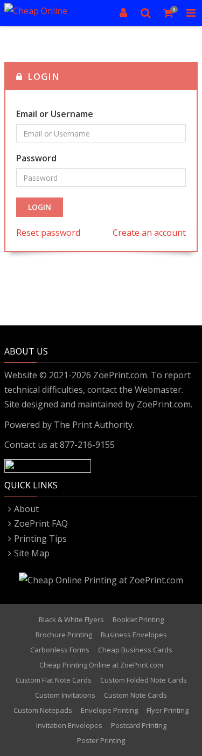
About (26, 509)
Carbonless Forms (59, 650)
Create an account (149, 233)
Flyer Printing (168, 710)
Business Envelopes (134, 634)
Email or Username (54, 114)
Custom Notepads (42, 710)
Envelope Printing (109, 710)
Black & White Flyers (71, 619)
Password (36, 158)
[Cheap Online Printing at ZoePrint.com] (47, 13)
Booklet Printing (138, 619)
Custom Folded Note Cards (143, 680)
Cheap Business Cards (135, 650)
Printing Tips (40, 538)
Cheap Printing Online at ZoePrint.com (101, 665)
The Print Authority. (94, 425)
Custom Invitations (65, 695)
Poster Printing (101, 740)
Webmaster (158, 390)
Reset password (48, 233)
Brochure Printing (64, 634)
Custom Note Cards (135, 695)
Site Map (32, 553)
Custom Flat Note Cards (54, 680)
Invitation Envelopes (69, 725)
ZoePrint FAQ (41, 523)
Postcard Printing (138, 725)
